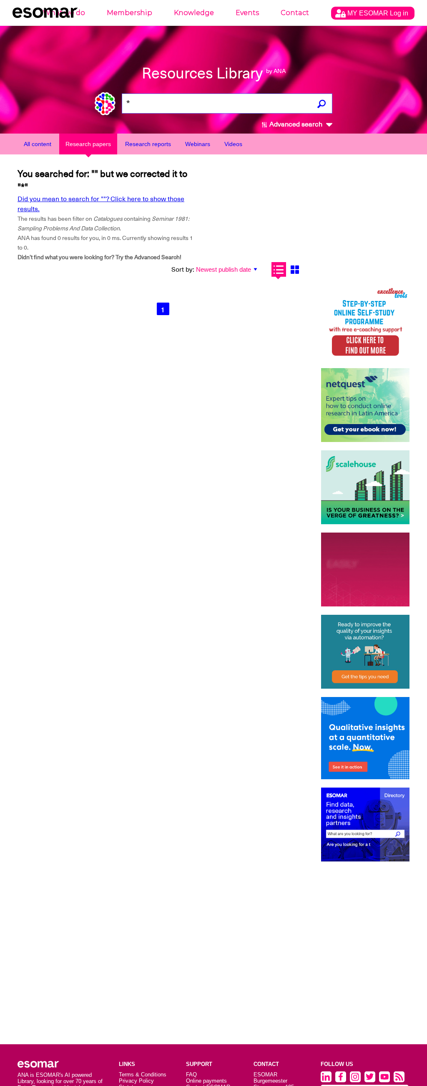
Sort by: (182, 269)
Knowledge (194, 13)
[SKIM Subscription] (365, 652)
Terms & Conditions (142, 1074)
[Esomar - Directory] (365, 824)
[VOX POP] (365, 569)
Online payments (206, 1081)
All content (37, 144)
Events (247, 13)
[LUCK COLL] (365, 487)
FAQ (191, 1074)
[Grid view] (295, 269)
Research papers (88, 144)
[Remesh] (365, 738)
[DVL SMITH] (365, 323)
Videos (233, 144)
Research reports (148, 144)
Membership (129, 13)
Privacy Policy (136, 1081)
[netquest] (365, 405)
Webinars (197, 144)
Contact (295, 13)
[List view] (278, 269)
